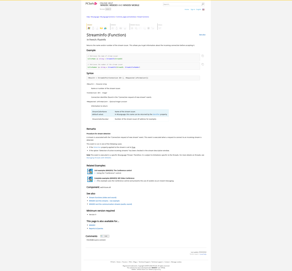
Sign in (193, 9)
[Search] (202, 4)
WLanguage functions (107, 17)
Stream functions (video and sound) (102, 197)
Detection (97, 147)
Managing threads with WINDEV (99, 158)
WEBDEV (134, 269)
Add (106, 236)
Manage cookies (176, 262)
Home (187, 9)
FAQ (130, 262)
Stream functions (143, 17)
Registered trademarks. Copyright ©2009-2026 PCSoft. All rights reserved (146, 266)
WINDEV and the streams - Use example (104, 201)
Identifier (156, 114)
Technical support (157, 262)
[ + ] (95, 173)
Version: (102, 9)
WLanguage (95, 17)
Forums (124, 262)
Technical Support (144, 262)
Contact (166, 262)
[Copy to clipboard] (203, 56)
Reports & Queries (96, 228)
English (198, 9)
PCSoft (113, 262)
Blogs (135, 262)
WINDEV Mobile (141, 269)
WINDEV (92, 225)
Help (88, 17)
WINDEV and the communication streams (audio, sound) (110, 204)
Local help (203, 254)
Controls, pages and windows (126, 17)
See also (202, 35)
